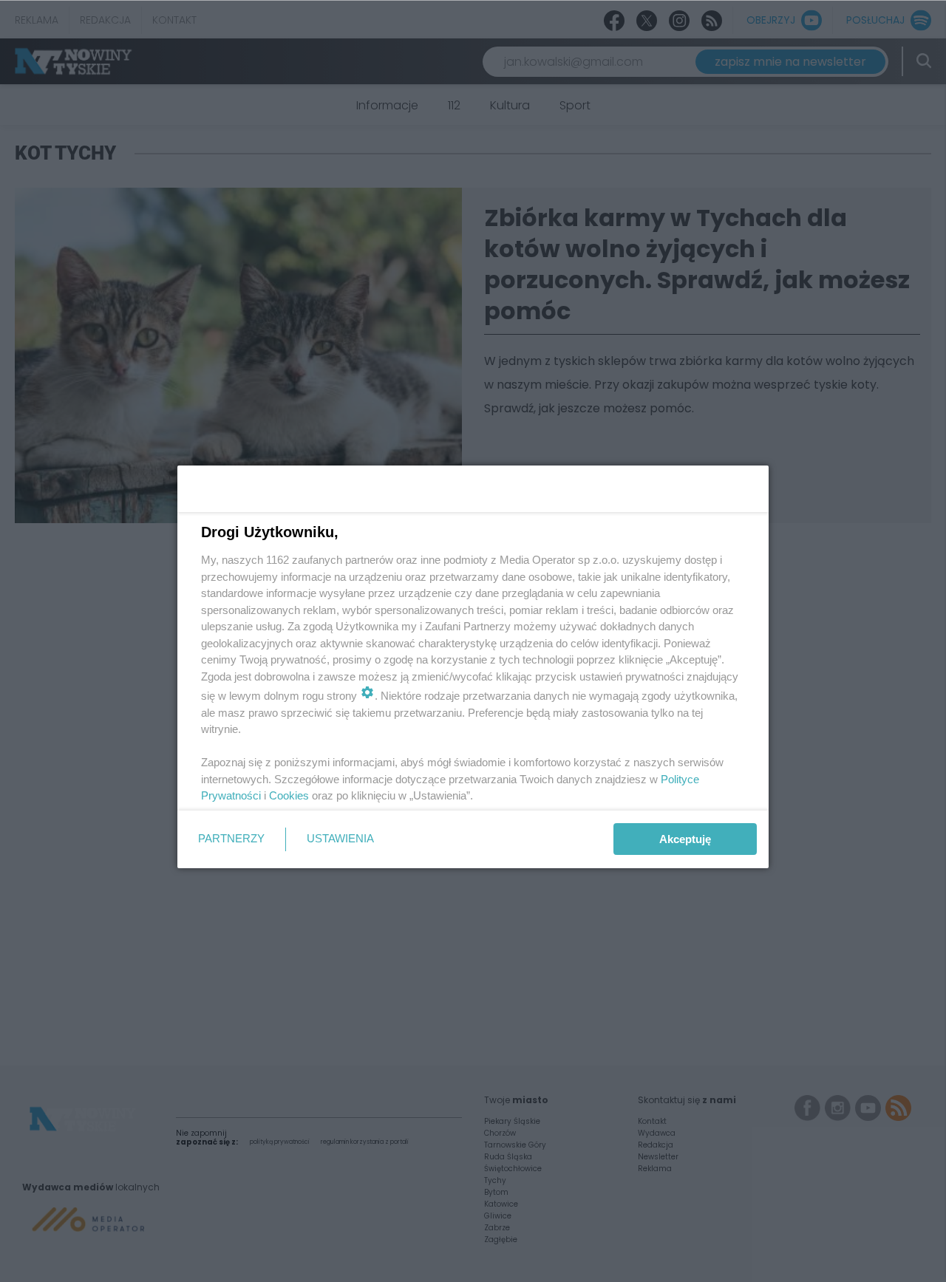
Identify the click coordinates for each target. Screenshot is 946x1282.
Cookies (289, 795)
